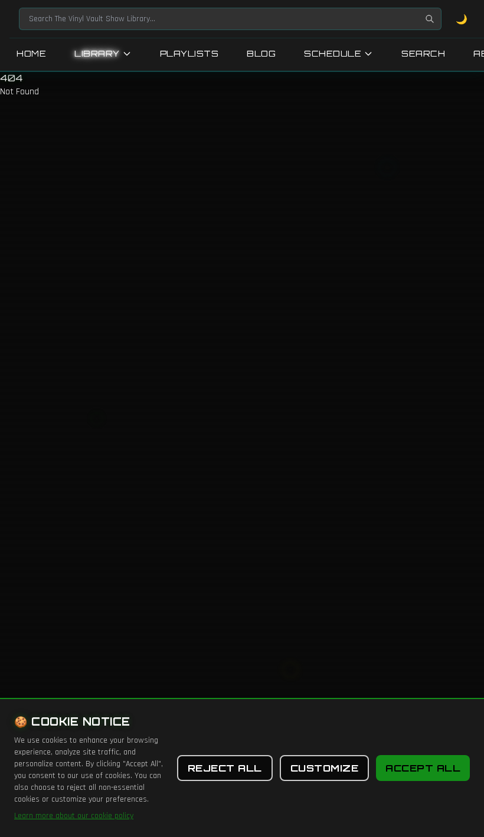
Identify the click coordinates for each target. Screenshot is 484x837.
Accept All (422, 768)
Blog (261, 53)
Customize (324, 768)
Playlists (189, 53)
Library (97, 53)
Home (31, 53)
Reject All (225, 768)
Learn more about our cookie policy (73, 815)
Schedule (332, 53)
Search (423, 53)
